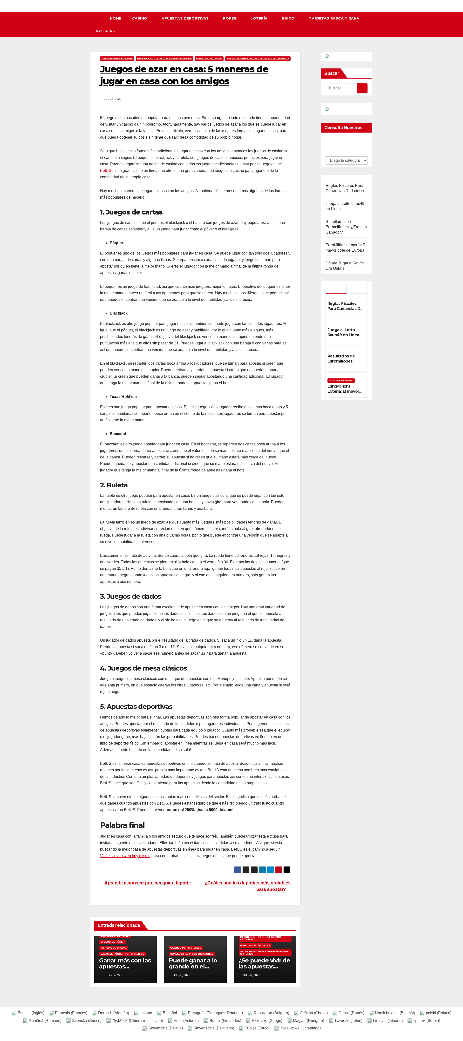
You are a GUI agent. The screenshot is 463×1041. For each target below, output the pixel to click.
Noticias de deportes (255, 945)
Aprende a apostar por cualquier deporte (147, 882)
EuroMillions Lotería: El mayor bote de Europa (343, 391)
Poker (230, 18)
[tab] (336, 289)
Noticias (105, 31)
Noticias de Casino (209, 58)
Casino (140, 18)
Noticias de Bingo (341, 380)
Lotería (260, 18)
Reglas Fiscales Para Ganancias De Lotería (345, 308)
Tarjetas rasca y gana (334, 18)
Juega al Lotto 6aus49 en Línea (343, 332)
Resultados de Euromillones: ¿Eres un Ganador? (346, 227)
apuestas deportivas (186, 18)
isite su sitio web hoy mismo (126, 856)
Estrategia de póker (115, 935)
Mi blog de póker (112, 941)
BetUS (105, 170)
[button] (371, 24)
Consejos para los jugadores (191, 954)
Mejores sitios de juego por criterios (164, 58)
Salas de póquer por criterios (122, 954)
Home (116, 18)
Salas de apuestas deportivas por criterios (258, 58)
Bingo (289, 18)
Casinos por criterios (117, 58)
